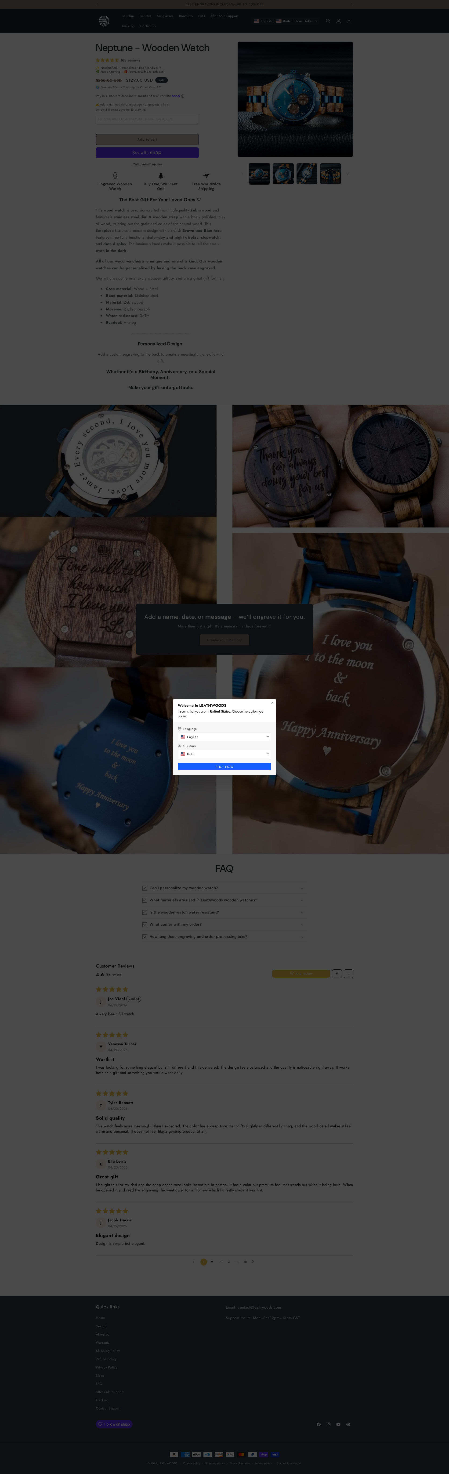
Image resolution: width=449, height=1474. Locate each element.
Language (190, 729)
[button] (224, 737)
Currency (189, 746)
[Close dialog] (272, 702)
